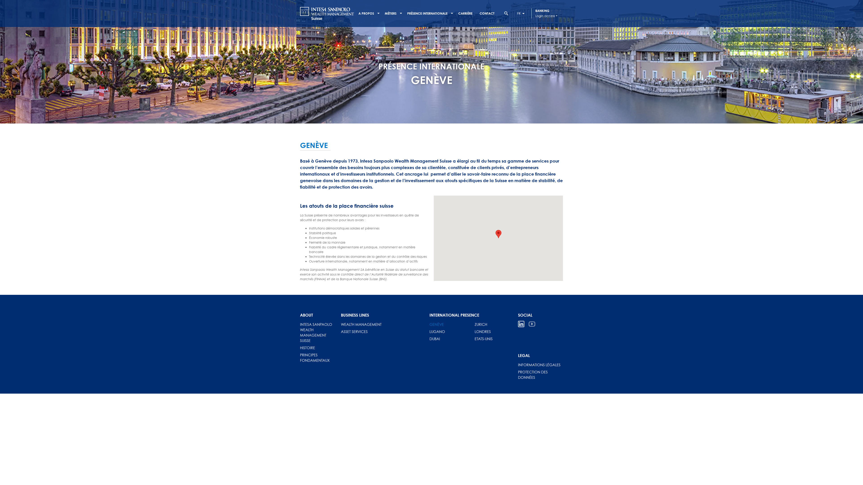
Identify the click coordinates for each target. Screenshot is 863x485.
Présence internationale (427, 13)
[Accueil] (327, 13)
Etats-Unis (484, 339)
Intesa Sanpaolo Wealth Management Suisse (316, 332)
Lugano (437, 331)
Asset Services (354, 331)
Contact (487, 13)
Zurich (481, 324)
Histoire (307, 348)
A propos (366, 13)
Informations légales (539, 365)
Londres (483, 331)
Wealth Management (361, 324)
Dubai (434, 339)
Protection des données (533, 375)
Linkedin (521, 324)
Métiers (390, 13)
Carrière (465, 13)
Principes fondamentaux (315, 358)
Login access (546, 16)
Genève (436, 324)
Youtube (532, 324)
